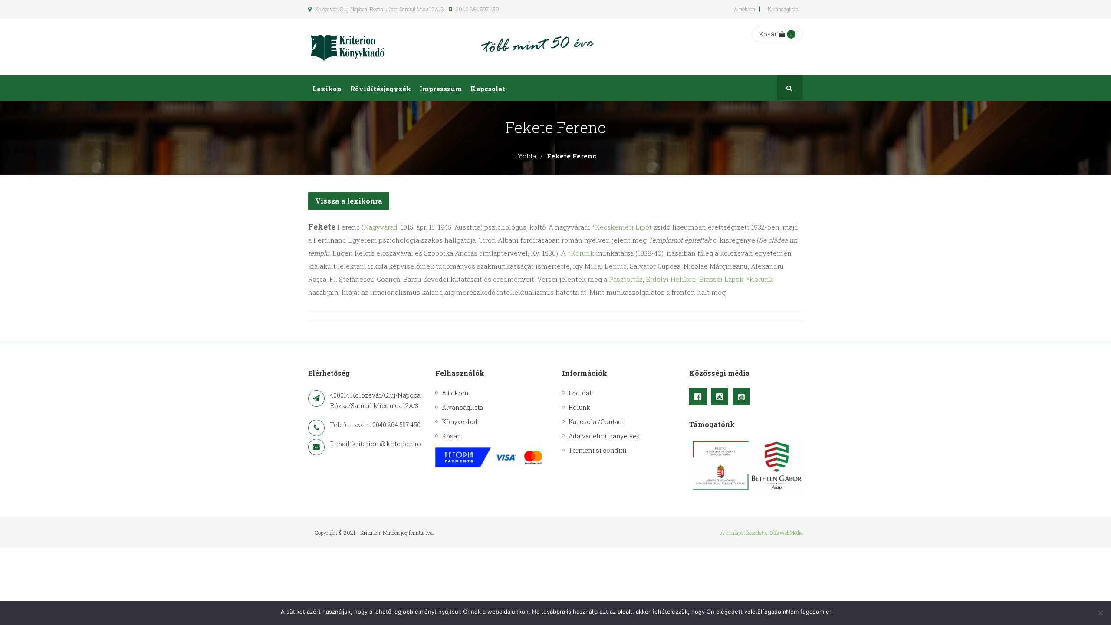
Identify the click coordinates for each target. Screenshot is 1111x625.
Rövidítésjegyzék (380, 88)
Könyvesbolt (460, 422)
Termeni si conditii (598, 450)
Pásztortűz (626, 279)
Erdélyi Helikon (671, 279)
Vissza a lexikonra (348, 200)
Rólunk (579, 407)
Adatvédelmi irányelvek (604, 436)
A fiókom (744, 9)
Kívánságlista (783, 9)
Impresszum (441, 88)
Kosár (768, 34)
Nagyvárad (381, 227)
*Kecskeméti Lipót (622, 227)
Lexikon (327, 88)
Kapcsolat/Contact (596, 422)
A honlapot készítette (743, 532)
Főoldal (526, 156)
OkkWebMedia (786, 532)
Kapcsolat (487, 88)
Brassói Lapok (721, 279)
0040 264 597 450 (476, 9)
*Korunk (581, 253)
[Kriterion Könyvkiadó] (347, 46)
